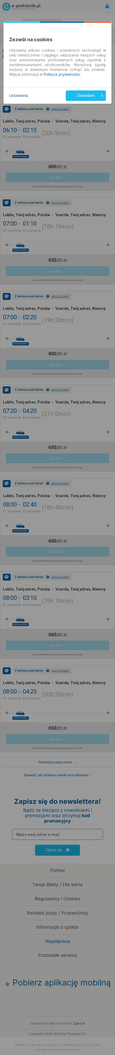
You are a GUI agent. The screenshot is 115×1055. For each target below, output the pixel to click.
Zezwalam (86, 95)
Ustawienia (18, 95)
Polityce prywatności (62, 74)
